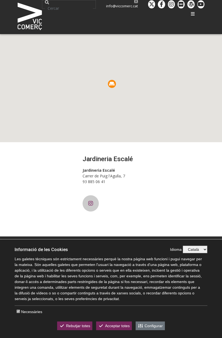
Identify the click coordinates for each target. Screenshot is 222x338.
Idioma (176, 249)
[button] (112, 83)
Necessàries (31, 312)
